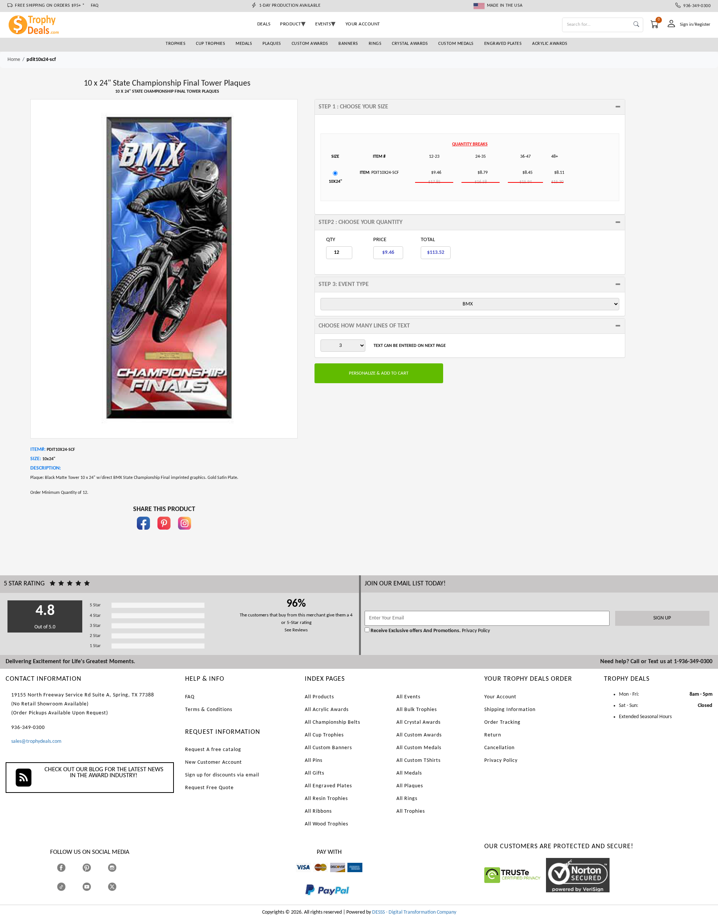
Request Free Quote (209, 788)
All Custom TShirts (418, 760)
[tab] (470, 106)
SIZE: (35, 459)
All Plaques (409, 786)
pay (305, 901)
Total (428, 240)
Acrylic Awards (549, 43)
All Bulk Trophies (416, 710)
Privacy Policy (475, 631)
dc (332, 876)
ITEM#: (38, 449)
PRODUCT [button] (290, 24)
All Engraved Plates (328, 786)
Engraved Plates (503, 43)
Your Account (500, 697)
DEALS (264, 24)
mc (316, 876)
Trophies (175, 43)
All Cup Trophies (324, 735)
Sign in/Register (695, 24)
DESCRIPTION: (45, 468)
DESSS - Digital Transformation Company (414, 912)
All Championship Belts (332, 722)
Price (379, 240)
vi (297, 876)
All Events (408, 697)
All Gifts (314, 773)
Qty (330, 240)
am (350, 876)
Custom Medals (456, 43)
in (185, 533)
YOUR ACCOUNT (363, 24)
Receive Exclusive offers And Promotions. (416, 631)
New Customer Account (213, 762)
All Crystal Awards (418, 722)
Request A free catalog (213, 750)
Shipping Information (510, 710)
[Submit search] (636, 25)
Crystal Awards (410, 43)
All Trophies (410, 811)
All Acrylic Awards (327, 710)
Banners (348, 43)
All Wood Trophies (326, 824)
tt (68, 886)
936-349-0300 (696, 6)
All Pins (313, 760)
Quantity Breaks (470, 144)
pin (164, 533)
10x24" (335, 181)
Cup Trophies (210, 43)
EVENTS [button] (323, 24)
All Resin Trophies (326, 798)
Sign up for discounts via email (222, 775)
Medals (244, 43)
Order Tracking (502, 722)
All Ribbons (318, 811)
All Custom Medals (418, 748)
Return (492, 735)
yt (93, 886)
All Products (319, 697)
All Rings (406, 798)
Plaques (272, 43)
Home (13, 59)
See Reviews (296, 630)
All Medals (409, 773)
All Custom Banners (328, 748)
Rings (375, 43)
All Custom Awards (419, 735)
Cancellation (499, 748)
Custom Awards (310, 43)
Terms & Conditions (208, 710)
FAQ (95, 5)
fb (143, 533)
